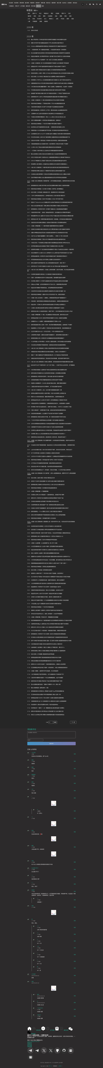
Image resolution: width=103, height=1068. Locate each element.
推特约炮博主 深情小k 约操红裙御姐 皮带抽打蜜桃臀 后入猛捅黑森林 (46, 650)
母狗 (35, 16)
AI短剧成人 (11, 6)
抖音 (69, 13)
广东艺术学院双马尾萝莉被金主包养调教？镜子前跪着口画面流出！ (46, 420)
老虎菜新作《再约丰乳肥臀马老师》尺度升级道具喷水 (42, 704)
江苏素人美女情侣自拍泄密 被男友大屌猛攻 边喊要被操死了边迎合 (45, 308)
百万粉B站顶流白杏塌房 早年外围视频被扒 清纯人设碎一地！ (44, 694)
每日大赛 (59, 2)
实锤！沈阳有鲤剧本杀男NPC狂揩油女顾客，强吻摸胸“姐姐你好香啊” (46, 277)
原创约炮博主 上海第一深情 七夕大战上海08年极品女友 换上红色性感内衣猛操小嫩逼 (50, 73)
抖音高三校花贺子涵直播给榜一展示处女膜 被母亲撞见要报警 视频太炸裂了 (48, 508)
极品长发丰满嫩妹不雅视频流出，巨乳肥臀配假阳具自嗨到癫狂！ (45, 287)
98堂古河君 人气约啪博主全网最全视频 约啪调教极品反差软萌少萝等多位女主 (48, 242)
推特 (68, 18)
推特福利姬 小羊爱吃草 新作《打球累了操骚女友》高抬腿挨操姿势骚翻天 (47, 209)
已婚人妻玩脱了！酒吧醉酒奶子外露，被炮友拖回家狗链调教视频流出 (46, 410)
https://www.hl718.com (33, 1041)
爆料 (44, 16)
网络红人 (51, 18)
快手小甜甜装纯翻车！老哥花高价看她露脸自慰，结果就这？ (44, 120)
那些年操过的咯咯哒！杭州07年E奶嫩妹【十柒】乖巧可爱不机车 (45, 199)
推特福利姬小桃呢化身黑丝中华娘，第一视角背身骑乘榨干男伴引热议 (46, 417)
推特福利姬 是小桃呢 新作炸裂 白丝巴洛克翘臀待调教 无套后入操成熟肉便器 (48, 185)
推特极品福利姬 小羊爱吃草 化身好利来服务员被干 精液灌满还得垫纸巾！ (47, 256)
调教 (61, 16)
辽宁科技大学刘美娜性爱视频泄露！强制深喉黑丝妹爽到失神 (44, 463)
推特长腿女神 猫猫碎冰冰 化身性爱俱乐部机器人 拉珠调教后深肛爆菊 (46, 373)
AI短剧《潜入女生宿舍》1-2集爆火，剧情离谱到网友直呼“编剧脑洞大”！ (47, 298)
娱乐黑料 (27, 2)
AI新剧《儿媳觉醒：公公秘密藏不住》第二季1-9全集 (42, 543)
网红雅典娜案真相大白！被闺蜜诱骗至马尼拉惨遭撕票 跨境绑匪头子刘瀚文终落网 (49, 620)
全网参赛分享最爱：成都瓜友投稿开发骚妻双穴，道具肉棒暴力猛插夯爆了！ (48, 335)
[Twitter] (100, 4)
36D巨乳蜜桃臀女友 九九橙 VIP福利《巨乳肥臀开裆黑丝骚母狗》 (45, 546)
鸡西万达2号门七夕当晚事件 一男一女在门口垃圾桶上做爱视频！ (45, 60)
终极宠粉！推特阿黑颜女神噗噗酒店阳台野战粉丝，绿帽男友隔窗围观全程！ (48, 301)
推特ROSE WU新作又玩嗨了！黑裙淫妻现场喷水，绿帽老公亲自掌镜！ (46, 664)
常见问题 (33, 6)
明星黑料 (32, 2)
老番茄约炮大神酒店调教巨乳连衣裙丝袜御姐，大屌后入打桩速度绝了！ (47, 351)
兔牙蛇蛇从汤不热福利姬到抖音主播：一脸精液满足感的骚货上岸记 (46, 127)
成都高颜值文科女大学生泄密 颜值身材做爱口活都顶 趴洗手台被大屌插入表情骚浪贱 (50, 83)
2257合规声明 (55, 1062)
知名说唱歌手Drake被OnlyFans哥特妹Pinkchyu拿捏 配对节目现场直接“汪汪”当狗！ (50, 253)
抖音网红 (50, 16)
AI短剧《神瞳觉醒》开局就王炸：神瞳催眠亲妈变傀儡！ (43, 617)
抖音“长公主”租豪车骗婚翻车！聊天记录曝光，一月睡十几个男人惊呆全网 (47, 236)
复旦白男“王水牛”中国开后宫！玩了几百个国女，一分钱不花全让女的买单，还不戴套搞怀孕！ (51, 365)
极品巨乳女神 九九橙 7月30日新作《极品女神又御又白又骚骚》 (45, 593)
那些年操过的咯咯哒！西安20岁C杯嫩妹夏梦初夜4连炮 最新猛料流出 (46, 239)
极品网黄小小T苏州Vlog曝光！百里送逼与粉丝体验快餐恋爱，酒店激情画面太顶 (49, 328)
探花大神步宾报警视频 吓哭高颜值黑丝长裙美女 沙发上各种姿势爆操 (46, 515)
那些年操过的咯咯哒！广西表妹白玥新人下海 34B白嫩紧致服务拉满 (46, 103)
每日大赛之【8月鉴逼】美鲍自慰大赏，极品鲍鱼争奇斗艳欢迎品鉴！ (46, 192)
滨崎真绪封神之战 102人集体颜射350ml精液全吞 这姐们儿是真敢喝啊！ (47, 701)
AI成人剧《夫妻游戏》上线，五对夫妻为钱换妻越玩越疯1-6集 (44, 390)
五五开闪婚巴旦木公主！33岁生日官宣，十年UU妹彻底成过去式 (45, 331)
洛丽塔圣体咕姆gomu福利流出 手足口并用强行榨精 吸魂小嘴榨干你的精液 (47, 624)
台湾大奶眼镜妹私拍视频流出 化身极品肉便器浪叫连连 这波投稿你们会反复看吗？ (49, 423)
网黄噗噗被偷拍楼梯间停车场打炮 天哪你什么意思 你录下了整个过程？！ (47, 563)
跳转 (55, 722)
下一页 (73, 722)
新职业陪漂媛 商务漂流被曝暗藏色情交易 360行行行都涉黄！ (44, 661)
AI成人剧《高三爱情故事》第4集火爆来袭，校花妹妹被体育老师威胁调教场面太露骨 (50, 362)
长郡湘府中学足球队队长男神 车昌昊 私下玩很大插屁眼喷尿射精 (45, 427)
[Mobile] (86, 4)
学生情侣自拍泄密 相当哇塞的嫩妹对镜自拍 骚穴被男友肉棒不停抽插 (46, 90)
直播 (41, 21)
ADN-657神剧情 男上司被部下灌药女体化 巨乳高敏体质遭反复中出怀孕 (47, 160)
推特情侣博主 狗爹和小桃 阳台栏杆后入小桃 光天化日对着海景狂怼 (46, 484)
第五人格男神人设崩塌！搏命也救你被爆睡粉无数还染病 (43, 553)
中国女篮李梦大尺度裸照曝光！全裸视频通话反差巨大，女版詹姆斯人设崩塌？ (48, 403)
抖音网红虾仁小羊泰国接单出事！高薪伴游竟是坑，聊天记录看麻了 (46, 580)
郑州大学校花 (32, 30)
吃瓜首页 (11, 2)
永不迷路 (22, 6)
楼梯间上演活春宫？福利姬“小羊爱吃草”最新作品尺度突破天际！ (45, 610)
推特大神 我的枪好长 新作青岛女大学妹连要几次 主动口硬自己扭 (45, 711)
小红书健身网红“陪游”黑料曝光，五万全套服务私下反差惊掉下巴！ (46, 674)
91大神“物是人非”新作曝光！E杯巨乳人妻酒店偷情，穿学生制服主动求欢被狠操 (49, 341)
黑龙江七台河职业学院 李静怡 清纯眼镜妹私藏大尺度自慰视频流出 (45, 714)
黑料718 (4, 4)
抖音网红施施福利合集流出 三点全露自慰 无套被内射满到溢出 (44, 274)
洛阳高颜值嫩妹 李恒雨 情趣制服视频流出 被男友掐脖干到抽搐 (44, 380)
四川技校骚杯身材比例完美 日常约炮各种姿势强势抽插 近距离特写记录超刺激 (48, 53)
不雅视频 (35, 21)
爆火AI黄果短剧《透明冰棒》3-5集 (37, 688)
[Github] (96, 4)
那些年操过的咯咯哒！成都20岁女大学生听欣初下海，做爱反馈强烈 (46, 294)
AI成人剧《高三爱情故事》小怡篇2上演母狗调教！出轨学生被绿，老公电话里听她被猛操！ (50, 270)
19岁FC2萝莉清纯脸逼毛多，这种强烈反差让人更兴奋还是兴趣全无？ (46, 195)
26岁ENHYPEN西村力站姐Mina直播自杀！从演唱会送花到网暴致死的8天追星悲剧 (49, 456)
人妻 (29, 21)
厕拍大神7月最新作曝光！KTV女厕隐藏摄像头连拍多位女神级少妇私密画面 (48, 600)
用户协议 (42, 1062)
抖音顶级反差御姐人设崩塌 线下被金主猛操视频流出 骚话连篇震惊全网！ (47, 370)
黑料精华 (38, 2)
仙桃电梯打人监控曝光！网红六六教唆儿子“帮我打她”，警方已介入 (46, 647)
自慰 (70, 16)
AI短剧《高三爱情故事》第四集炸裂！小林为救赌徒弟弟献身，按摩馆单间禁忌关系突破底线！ (51, 181)
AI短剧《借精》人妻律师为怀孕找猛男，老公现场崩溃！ (43, 671)
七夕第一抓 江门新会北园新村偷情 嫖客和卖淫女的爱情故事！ (44, 147)
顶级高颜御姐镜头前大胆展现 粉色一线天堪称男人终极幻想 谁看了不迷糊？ (48, 144)
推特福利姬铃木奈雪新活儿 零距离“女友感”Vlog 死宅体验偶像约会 (45, 691)
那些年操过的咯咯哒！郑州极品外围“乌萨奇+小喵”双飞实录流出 (45, 460)
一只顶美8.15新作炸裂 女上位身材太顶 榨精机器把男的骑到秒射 (45, 150)
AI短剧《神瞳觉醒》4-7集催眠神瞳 (37, 491)
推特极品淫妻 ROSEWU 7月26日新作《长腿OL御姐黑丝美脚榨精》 (45, 698)
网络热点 (46, 13)
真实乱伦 (75, 2)
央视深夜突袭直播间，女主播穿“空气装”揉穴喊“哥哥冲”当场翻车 (45, 413)
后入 (45, 18)
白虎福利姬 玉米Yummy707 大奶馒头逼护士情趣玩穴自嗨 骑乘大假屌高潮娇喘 (48, 134)
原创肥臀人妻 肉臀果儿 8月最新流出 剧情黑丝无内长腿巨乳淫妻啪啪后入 (47, 164)
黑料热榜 (22, 2)
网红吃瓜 (48, 2)
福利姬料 (54, 2)
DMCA (50, 1062)
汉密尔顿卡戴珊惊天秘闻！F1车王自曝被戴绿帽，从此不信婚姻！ (45, 677)
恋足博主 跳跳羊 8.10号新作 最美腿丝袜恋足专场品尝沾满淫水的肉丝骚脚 (47, 281)
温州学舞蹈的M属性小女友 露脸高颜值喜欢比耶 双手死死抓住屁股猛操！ (47, 177)
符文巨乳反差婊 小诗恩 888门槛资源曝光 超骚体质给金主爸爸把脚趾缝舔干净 (48, 137)
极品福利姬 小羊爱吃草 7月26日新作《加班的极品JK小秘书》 (44, 587)
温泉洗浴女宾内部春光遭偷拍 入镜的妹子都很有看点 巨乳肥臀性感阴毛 (46, 222)
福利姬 (29, 16)
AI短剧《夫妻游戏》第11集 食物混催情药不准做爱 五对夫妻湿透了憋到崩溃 (48, 63)
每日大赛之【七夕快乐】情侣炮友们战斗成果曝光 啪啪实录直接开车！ (46, 76)
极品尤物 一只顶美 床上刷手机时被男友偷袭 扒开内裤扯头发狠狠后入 (46, 304)
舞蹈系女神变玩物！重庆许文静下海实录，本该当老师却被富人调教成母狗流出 (48, 533)
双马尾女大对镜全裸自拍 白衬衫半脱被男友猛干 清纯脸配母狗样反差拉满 (47, 637)
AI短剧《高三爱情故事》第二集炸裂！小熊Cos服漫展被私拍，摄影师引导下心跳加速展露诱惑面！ (51, 473)
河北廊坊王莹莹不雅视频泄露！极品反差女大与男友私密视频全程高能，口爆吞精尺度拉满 (51, 445)
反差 (56, 16)
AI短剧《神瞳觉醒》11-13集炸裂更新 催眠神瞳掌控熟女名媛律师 (45, 226)
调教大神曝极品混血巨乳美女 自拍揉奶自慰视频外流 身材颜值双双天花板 (47, 232)
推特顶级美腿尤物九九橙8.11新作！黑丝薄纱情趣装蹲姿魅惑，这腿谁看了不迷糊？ (50, 325)
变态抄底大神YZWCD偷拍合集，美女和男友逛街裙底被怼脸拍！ (45, 466)
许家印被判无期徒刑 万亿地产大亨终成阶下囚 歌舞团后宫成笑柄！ (45, 107)
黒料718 (64, 13)
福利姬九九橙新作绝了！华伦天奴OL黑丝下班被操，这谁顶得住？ (45, 573)
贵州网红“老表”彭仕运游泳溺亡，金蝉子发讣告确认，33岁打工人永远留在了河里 (49, 407)
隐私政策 (47, 1062)
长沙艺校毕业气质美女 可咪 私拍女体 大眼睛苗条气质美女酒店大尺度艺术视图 (48, 576)
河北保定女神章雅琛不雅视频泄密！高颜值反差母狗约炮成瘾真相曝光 (46, 345)
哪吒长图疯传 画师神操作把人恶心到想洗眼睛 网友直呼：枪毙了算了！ (46, 263)
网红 (52, 13)
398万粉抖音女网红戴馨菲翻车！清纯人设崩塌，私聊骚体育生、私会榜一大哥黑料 (49, 86)
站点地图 (61, 1062)
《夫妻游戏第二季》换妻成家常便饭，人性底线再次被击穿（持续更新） (47, 49)
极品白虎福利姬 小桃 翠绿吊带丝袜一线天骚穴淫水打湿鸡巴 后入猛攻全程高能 (48, 56)
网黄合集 (43, 2)
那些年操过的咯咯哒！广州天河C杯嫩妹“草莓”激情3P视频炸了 (44, 123)
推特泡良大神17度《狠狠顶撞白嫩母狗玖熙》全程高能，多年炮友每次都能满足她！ (50, 219)
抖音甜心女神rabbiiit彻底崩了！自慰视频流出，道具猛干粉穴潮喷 (45, 494)
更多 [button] (43, 6)
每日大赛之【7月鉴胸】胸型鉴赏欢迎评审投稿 (40, 654)
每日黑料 (16, 2)
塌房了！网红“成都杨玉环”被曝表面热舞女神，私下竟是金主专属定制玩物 (47, 355)
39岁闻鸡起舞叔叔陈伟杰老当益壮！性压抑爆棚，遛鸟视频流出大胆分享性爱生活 (49, 560)
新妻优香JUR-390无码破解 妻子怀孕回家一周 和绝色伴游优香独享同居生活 (47, 130)
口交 (29, 18)
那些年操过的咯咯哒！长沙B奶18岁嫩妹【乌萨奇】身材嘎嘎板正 (45, 189)
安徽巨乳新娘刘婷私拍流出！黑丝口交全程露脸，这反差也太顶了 (45, 590)
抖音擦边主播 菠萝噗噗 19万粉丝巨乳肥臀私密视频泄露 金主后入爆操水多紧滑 (48, 174)
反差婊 (57, 13)
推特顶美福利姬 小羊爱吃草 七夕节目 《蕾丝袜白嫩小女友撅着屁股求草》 (47, 110)
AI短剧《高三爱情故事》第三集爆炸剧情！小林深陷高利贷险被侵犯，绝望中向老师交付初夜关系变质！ (51, 441)
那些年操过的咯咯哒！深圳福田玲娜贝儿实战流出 (41, 518)
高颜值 (46, 21)
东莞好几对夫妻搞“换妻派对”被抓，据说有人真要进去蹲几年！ (44, 597)
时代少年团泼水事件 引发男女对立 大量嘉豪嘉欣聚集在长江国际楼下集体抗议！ (49, 157)
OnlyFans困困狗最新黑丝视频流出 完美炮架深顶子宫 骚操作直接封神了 (47, 46)
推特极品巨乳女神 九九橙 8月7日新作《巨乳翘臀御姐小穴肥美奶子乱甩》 (47, 400)
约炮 (34, 18)
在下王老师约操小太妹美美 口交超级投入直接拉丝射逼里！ (44, 453)
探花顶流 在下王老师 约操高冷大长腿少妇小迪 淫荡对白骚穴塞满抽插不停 (47, 266)
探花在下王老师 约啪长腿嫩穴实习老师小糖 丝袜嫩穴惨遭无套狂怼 (45, 481)
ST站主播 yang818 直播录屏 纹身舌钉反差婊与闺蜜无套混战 (44, 603)
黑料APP (17, 6)
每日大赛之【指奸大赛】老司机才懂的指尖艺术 (41, 478)
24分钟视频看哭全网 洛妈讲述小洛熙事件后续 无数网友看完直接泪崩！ (47, 583)
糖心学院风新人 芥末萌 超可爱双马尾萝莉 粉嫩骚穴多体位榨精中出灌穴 (47, 39)
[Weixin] (93, 4)
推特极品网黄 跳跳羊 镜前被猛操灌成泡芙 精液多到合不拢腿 (44, 657)
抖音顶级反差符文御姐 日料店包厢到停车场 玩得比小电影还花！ (45, 644)
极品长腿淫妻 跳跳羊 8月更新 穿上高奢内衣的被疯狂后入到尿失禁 (45, 550)
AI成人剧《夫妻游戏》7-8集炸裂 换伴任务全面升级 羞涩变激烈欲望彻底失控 (48, 167)
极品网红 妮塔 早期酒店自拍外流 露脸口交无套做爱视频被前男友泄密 (46, 70)
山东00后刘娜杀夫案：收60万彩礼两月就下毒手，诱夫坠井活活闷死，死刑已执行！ (50, 449)
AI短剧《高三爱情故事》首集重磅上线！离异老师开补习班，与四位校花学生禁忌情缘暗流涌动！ (51, 522)
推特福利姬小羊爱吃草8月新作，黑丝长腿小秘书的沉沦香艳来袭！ (45, 376)
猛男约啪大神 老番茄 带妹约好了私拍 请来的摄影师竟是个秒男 (44, 681)
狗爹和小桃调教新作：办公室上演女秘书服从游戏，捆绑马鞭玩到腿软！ (47, 383)
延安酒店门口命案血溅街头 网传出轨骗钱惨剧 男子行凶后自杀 (44, 529)
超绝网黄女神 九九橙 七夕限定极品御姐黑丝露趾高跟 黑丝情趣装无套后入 (47, 97)
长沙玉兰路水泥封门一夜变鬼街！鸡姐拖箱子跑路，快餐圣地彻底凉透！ (47, 630)
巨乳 (39, 16)
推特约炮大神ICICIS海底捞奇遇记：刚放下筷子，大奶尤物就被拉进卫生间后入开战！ (50, 311)
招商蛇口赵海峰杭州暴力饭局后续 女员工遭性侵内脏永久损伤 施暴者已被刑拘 (48, 229)
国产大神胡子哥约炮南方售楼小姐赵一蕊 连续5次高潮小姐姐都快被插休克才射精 (49, 640)
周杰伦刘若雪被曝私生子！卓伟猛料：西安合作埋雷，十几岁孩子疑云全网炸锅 (48, 470)
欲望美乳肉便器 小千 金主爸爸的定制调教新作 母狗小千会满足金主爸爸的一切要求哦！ (51, 249)
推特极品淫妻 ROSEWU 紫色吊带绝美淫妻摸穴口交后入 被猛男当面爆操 (47, 318)
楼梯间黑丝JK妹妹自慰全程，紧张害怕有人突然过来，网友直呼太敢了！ (47, 437)
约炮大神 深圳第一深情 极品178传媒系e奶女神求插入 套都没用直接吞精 (47, 140)
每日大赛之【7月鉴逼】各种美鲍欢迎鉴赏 (39, 570)
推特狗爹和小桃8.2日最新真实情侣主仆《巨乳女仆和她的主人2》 (45, 536)
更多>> (36, 10)
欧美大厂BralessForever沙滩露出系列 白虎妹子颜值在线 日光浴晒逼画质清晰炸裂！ (50, 202)
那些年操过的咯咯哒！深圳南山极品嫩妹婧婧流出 (41, 566)
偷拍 (72, 18)
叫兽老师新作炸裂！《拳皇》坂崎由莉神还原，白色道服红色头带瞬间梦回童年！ (49, 212)
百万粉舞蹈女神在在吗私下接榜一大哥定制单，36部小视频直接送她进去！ (47, 667)
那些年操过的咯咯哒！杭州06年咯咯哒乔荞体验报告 (42, 539)
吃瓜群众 (39, 18)
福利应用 (28, 6)
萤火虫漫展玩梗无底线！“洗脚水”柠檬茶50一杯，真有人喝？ (44, 684)
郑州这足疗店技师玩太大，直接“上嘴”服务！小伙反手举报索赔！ (45, 613)
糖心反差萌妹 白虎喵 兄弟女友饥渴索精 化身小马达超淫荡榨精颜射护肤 (47, 154)
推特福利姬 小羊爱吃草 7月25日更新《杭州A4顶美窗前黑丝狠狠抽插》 (46, 634)
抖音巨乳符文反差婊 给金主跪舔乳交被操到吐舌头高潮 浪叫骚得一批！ (46, 291)
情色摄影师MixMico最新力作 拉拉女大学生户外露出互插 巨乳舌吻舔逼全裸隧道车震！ (50, 216)
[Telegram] (90, 4)
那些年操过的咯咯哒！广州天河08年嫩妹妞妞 (40, 607)
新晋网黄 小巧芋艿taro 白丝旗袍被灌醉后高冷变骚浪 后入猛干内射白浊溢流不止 (49, 80)
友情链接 (60, 1066)
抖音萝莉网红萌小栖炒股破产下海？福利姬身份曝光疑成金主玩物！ (46, 505)
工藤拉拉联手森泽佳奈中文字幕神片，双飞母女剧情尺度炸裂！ (45, 386)
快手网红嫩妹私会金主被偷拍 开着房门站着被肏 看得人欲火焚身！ (45, 246)
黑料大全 (38, 6)
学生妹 (62, 18)
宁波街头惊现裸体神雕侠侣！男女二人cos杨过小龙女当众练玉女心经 (46, 117)
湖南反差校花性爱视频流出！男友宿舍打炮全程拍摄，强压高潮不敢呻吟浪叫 (48, 358)
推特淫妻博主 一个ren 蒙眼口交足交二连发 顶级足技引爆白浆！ (45, 511)
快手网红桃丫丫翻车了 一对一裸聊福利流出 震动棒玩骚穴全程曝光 (45, 708)
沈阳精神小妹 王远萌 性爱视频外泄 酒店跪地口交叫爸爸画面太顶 (45, 113)
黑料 (29, 13)
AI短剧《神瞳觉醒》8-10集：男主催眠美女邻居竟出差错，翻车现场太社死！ (48, 314)
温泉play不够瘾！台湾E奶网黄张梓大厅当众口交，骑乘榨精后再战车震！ (47, 284)
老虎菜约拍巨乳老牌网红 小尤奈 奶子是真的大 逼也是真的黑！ (44, 526)
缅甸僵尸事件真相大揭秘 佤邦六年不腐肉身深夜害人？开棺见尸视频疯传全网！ (49, 93)
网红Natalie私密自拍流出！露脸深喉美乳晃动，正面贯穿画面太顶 (45, 396)
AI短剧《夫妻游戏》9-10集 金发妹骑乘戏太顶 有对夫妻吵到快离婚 (45, 100)
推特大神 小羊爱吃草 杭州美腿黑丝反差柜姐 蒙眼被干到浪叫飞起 (45, 498)
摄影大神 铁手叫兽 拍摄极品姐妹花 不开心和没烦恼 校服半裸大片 (45, 43)
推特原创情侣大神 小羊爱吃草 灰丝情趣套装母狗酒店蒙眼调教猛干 (45, 338)
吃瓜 (40, 13)
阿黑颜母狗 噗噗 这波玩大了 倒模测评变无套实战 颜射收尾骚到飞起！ (46, 171)
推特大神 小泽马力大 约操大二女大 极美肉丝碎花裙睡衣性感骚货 (45, 627)
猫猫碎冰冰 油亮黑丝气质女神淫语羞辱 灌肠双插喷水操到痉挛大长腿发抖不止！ (49, 556)
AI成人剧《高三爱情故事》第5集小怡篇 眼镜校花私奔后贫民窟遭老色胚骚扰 (48, 348)
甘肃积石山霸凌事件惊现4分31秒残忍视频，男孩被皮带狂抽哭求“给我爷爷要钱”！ (49, 430)
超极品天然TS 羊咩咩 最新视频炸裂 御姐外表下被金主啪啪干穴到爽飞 (46, 66)
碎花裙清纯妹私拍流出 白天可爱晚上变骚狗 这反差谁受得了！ (44, 259)
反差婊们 (70, 2)
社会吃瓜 (64, 2)
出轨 (57, 18)
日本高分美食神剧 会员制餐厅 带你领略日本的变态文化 (43, 501)
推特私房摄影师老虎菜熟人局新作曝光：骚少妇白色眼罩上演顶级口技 (46, 393)
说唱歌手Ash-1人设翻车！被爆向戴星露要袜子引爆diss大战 (44, 321)
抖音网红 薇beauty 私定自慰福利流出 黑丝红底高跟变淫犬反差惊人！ (46, 433)
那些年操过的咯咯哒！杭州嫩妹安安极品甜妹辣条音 (42, 488)
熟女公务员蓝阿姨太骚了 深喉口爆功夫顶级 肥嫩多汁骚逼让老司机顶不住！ (48, 205)
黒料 (65, 16)
